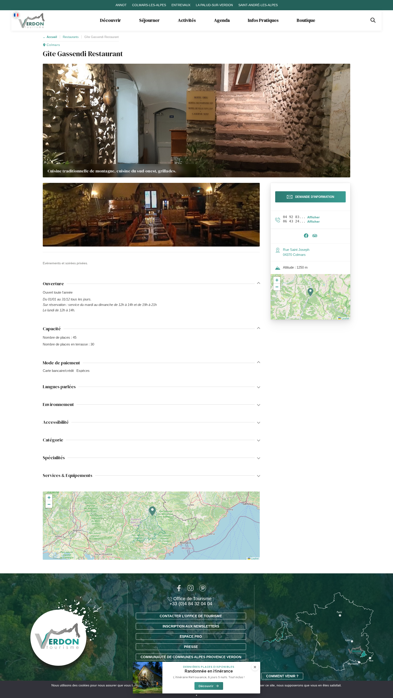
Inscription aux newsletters (191, 626)
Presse (191, 647)
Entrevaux (180, 5)
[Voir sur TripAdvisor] (314, 237)
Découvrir (110, 20)
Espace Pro (191, 636)
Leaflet (254, 558)
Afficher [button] (313, 217)
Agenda (222, 20)
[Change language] (16, 15)
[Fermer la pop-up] (255, 667)
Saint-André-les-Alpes (258, 5)
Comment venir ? (282, 676)
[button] (151, 215)
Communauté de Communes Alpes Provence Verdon (191, 657)
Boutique (306, 20)
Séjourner (149, 20)
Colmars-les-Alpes (149, 5)
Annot (121, 5)
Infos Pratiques (263, 20)
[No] (196, 695)
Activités (187, 20)
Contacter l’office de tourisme (191, 616)
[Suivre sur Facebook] (306, 237)
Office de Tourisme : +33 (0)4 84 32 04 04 (191, 601)
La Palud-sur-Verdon (214, 5)
